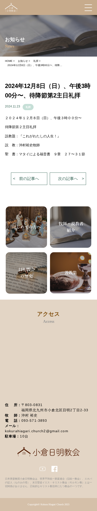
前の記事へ (29, 178)
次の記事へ (68, 178)
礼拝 (28, 107)
